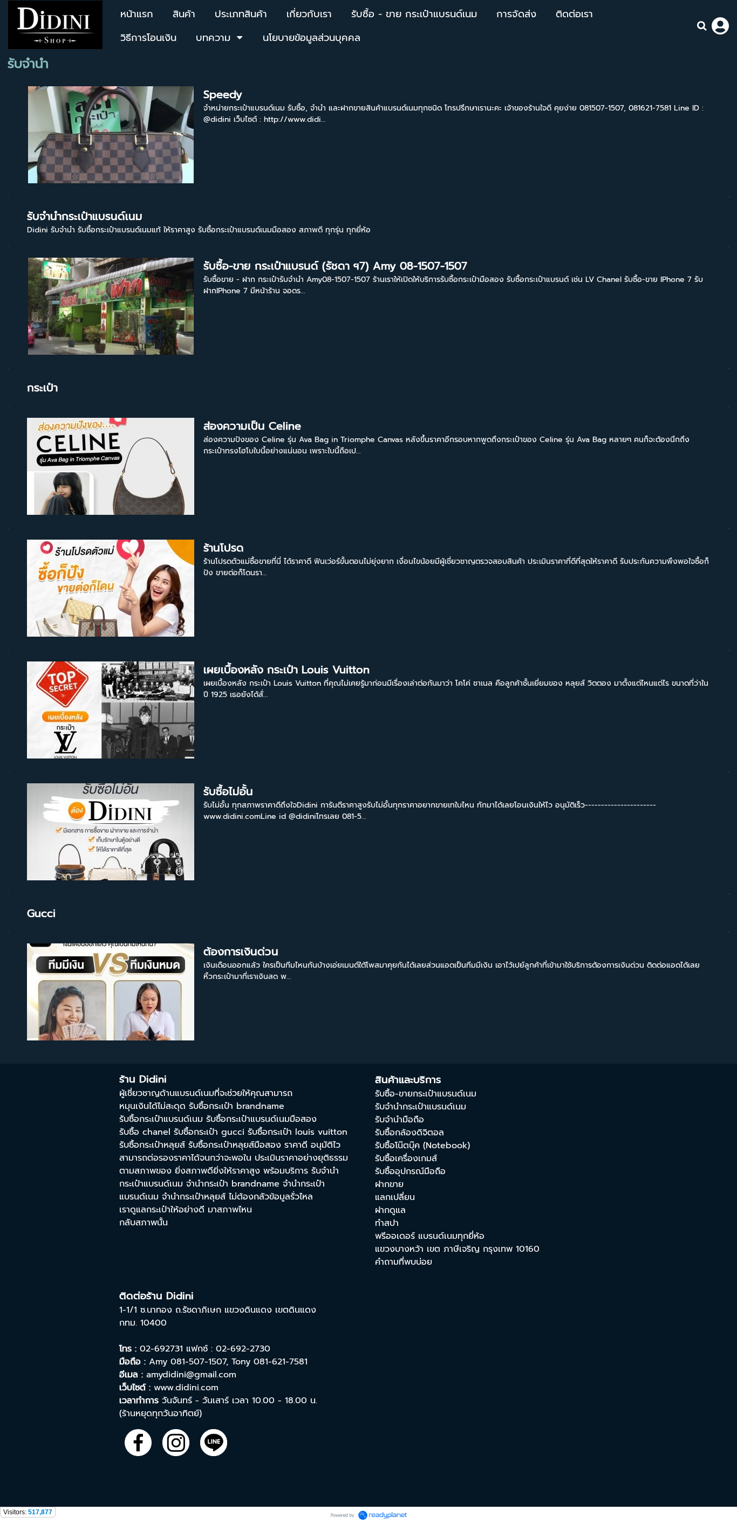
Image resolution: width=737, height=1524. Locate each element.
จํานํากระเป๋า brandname (232, 1183)
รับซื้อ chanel (144, 1132)
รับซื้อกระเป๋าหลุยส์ (152, 1145)
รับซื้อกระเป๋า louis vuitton (297, 1132)
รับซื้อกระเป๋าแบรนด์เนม (161, 1119)
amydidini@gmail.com (191, 1374)
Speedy (222, 94)
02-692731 (161, 1348)
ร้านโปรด (223, 548)
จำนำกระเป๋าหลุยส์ (194, 1196)
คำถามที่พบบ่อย (403, 1262)
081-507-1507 (198, 1361)
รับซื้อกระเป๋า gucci (209, 1132)
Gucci (41, 913)
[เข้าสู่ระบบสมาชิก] (720, 26)
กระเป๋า (42, 388)
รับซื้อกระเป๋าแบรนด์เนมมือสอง (261, 1119)
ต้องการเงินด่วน (240, 951)
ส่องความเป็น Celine (252, 426)
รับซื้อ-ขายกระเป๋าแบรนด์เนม (425, 1093)
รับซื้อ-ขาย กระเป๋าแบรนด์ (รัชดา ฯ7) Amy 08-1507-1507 (335, 266)
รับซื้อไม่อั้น (228, 791)
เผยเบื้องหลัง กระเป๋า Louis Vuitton (286, 669)
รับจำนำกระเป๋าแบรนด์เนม (84, 216)
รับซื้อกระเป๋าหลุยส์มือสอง (234, 1145)
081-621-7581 (281, 1361)
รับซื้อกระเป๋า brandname (236, 1106)
